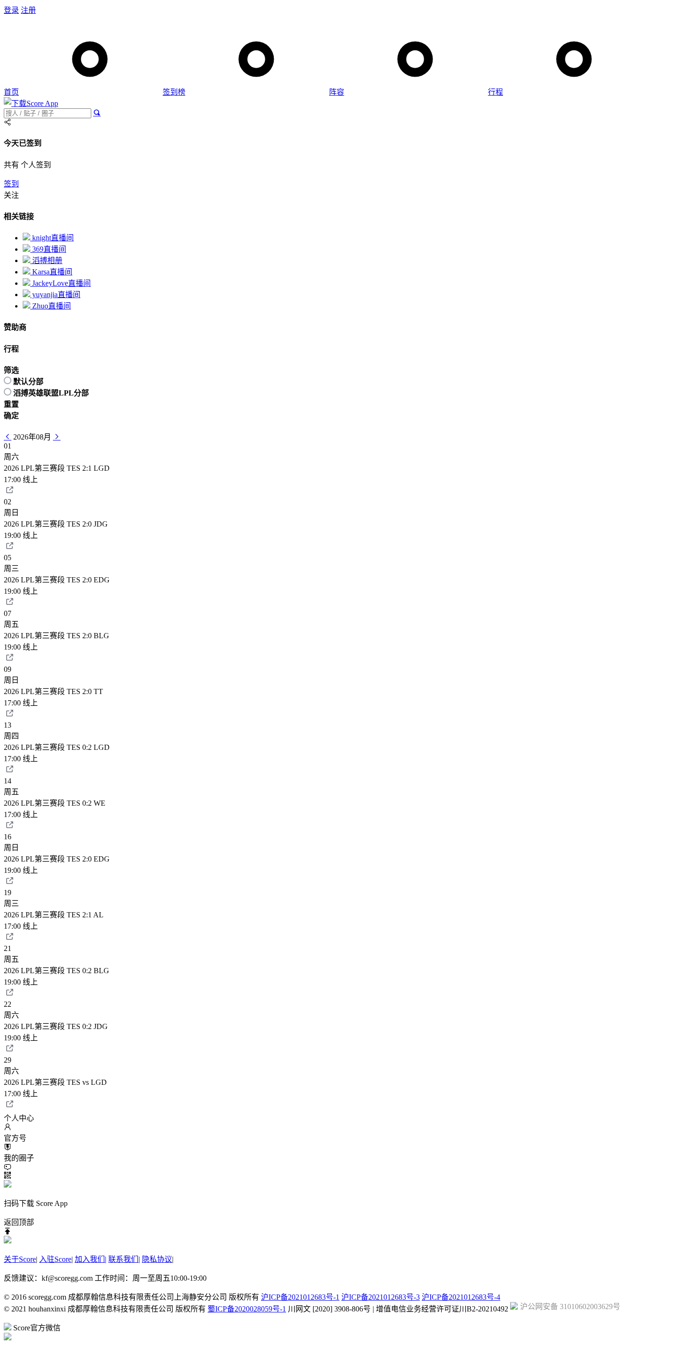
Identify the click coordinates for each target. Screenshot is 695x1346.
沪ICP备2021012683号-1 (300, 1297)
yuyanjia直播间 (55, 294)
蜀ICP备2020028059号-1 (247, 1309)
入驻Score (55, 1259)
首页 (11, 92)
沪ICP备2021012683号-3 (380, 1297)
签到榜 (174, 92)
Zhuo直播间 (50, 306)
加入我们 (90, 1259)
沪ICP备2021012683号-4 (461, 1297)
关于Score (20, 1259)
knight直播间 (52, 238)
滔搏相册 (46, 260)
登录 (11, 10)
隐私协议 (157, 1259)
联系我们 (123, 1259)
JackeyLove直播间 (60, 283)
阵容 (336, 92)
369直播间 (48, 249)
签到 (11, 184)
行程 (495, 92)
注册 (28, 10)
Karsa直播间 (51, 272)
